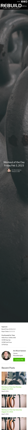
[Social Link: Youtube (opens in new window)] (26, 1)
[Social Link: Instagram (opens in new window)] (24, 1)
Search (18, 1)
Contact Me (19, 360)
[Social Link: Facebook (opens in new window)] (22, 1)
